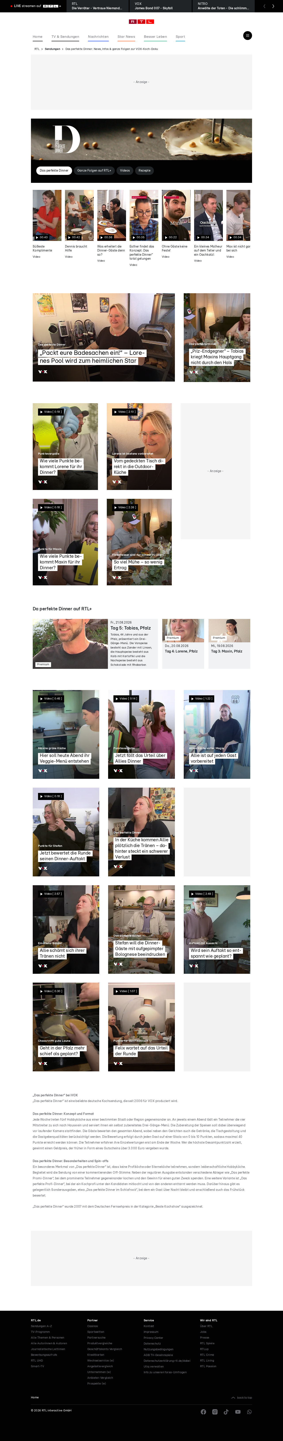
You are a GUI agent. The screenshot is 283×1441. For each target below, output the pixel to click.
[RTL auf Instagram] (215, 1412)
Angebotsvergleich (100, 1366)
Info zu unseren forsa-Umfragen (165, 1372)
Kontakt (149, 1326)
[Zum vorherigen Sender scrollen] (264, 6)
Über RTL (206, 1326)
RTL (37, 49)
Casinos (92, 1326)
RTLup (204, 1349)
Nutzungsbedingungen (159, 1349)
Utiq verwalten (154, 1366)
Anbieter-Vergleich (100, 1378)
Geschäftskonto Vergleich (104, 1349)
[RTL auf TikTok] (226, 1412)
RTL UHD (37, 1360)
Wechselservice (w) (100, 1360)
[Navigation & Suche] (247, 35)
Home (35, 1397)
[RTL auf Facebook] (203, 1412)
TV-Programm (40, 1332)
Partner (92, 1320)
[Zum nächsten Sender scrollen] (273, 6)
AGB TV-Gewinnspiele (158, 1355)
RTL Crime (207, 1355)
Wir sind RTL (209, 1320)
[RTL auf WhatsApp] (249, 1412)
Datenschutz (152, 1343)
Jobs (203, 1332)
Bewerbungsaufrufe (44, 1355)
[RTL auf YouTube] (238, 1412)
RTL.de (36, 1320)
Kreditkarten (95, 1355)
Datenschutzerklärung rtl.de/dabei (167, 1361)
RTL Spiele (207, 1343)
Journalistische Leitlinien (48, 1349)
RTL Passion (208, 1366)
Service (149, 1320)
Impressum (151, 1332)
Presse (204, 1337)
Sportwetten (95, 1332)
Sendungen (52, 49)
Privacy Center (153, 1337)
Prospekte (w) (96, 1383)
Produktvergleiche (99, 1343)
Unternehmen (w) (99, 1372)
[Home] (141, 21)
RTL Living (207, 1360)
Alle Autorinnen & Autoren (49, 1343)
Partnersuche (96, 1337)
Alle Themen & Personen (47, 1337)
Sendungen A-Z (41, 1326)
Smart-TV (37, 1366)
